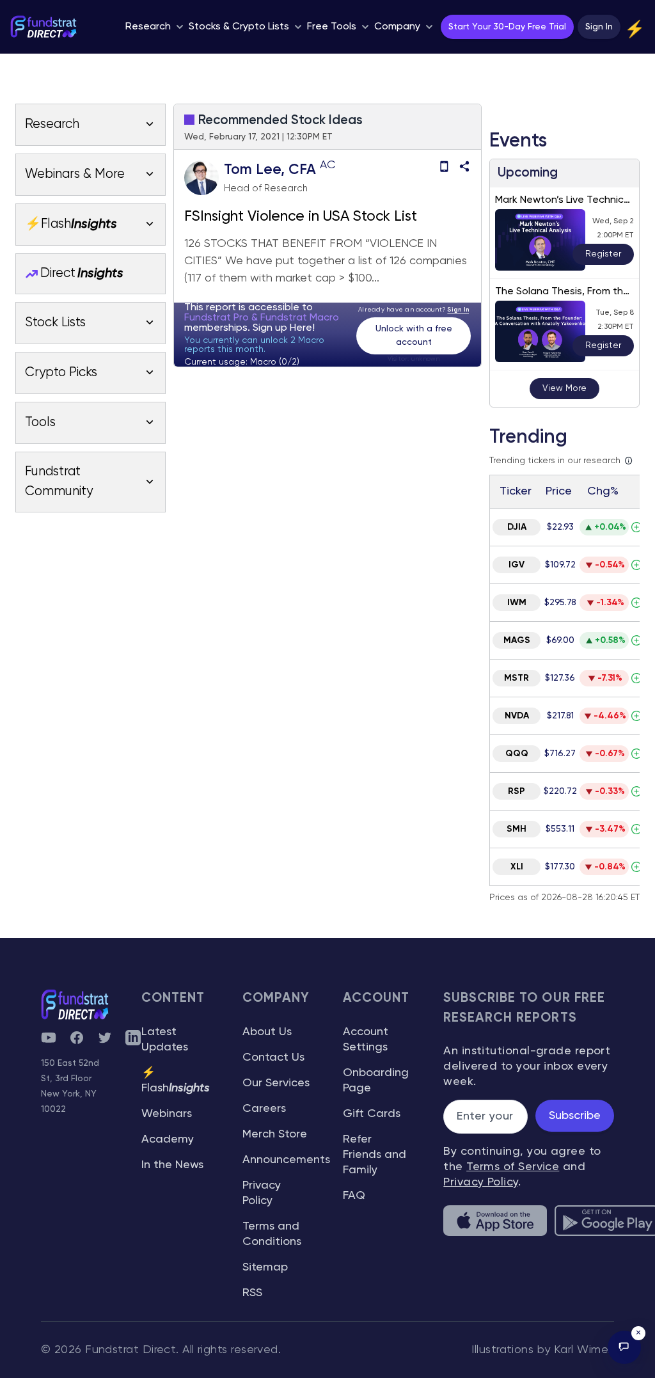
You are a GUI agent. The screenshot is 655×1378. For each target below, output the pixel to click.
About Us (267, 1032)
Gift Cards (371, 1114)
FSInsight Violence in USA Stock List (300, 217)
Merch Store (274, 1134)
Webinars (166, 1114)
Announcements (286, 1160)
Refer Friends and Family (374, 1155)
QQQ (516, 753)
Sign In (599, 26)
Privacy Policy (480, 1182)
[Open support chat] (624, 1347)
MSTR (516, 678)
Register (603, 253)
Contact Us (273, 1057)
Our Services (276, 1083)
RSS (252, 1293)
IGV (517, 564)
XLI (516, 866)
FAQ (354, 1195)
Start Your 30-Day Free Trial (507, 26)
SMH (516, 829)
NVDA (517, 715)
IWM (516, 602)
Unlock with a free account (413, 335)
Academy (167, 1139)
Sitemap (265, 1267)
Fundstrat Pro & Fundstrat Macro (261, 318)
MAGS (516, 640)
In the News (172, 1165)
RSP (516, 791)
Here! (302, 328)
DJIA (516, 527)
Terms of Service (512, 1167)
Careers (264, 1108)
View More (564, 388)
